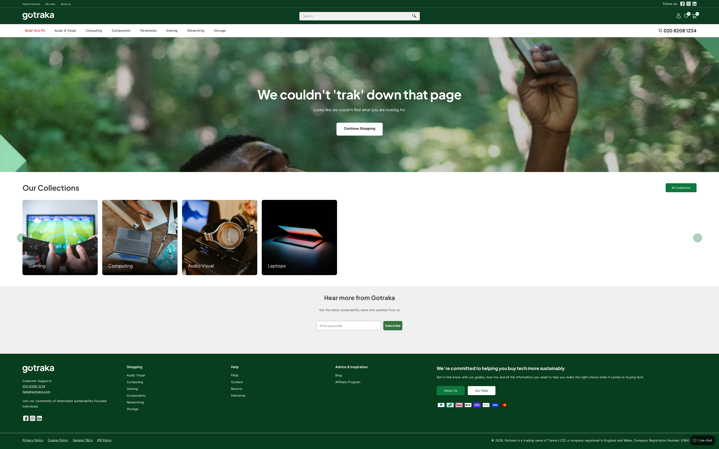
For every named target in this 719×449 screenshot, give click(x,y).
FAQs (234, 375)
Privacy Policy (32, 440)
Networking (135, 402)
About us (66, 4)
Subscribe (393, 326)
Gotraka (510, 440)
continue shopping (359, 128)
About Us (450, 390)
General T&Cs (83, 440)
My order (50, 4)
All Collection (681, 188)
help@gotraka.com (36, 392)
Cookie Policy (58, 440)
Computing (120, 265)
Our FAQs (481, 390)
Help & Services (31, 4)
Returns (236, 389)
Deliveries (238, 395)
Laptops (277, 265)
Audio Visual (201, 265)
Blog (338, 375)
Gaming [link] (37, 265)
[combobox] (359, 16)
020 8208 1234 (680, 30)
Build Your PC (35, 30)
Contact (237, 382)
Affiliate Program (347, 382)
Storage (132, 409)
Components (136, 395)
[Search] (414, 16)
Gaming (132, 389)
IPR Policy (104, 440)
